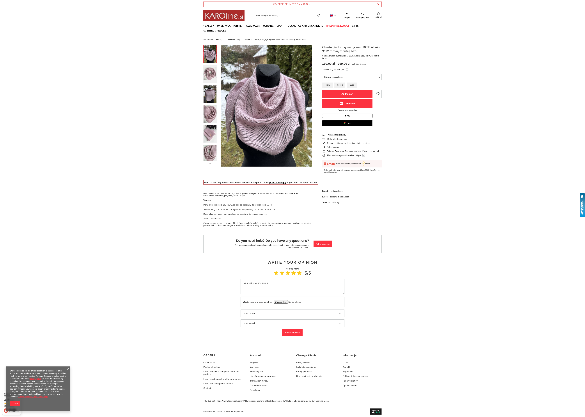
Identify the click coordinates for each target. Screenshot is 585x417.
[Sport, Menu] (286, 26)
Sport (281, 26)
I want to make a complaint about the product (221, 372)
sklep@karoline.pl (273, 401)
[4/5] (293, 273)
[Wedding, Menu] (275, 26)
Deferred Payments (335, 151)
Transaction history (259, 381)
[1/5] (276, 273)
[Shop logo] (224, 15)
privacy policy (35, 378)
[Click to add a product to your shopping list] (378, 94)
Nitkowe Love (337, 191)
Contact (207, 388)
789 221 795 (209, 401)
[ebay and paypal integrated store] (376, 411)
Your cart (254, 367)
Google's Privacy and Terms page (33, 397)
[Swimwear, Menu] (261, 26)
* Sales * (208, 26)
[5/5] (299, 273)
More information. (330, 172)
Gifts (355, 26)
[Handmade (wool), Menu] (350, 26)
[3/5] (288, 273)
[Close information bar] (378, 4)
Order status (209, 362)
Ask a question (323, 244)
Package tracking (211, 367)
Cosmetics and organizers (305, 26)
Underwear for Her (230, 26)
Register (254, 362)
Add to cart (347, 94)
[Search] (318, 15)
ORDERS (209, 355)
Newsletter (255, 390)
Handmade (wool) (337, 26)
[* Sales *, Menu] (215, 26)
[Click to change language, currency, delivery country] (333, 15)
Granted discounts (259, 385)
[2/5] (282, 273)
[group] (266, 106)
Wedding (268, 26)
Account (255, 355)
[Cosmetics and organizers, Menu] (324, 26)
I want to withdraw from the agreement (222, 379)
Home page (219, 40)
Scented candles (214, 30)
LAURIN (284, 193)
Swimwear (253, 26)
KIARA (295, 193)
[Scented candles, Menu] (227, 30)
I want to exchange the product (218, 383)
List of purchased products (262, 376)
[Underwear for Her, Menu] (245, 26)
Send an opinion (292, 332)
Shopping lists (256, 371)
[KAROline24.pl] (277, 182)
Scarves (247, 40)
